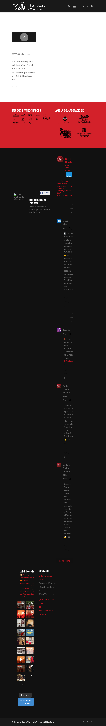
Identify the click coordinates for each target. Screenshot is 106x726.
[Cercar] (68, 6)
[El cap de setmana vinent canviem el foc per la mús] (21, 687)
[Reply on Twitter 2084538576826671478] (65, 294)
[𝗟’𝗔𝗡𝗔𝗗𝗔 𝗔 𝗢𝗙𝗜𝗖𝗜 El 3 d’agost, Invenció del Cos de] (30, 605)
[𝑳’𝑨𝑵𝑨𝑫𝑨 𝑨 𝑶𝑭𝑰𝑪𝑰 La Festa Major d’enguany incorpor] (30, 632)
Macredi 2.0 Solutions (46, 722)
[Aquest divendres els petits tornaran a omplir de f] (21, 632)
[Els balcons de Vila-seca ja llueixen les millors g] (30, 641)
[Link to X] (83, 6)
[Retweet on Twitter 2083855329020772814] (66, 449)
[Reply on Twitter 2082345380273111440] (65, 542)
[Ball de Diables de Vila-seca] (20, 196)
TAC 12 (66, 329)
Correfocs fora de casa (21, 54)
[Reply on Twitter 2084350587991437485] (65, 366)
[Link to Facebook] (88, 6)
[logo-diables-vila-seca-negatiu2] (30, 6)
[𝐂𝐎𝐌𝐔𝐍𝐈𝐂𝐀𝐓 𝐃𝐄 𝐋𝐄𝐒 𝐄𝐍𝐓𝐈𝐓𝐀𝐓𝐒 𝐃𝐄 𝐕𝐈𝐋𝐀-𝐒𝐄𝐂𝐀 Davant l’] (30, 678)
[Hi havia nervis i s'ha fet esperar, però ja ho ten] (30, 650)
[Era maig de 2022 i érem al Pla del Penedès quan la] (30, 668)
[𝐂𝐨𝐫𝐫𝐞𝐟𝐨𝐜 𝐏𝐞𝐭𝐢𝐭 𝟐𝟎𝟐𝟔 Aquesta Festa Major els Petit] (21, 614)
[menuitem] (68, 6)
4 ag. (64, 228)
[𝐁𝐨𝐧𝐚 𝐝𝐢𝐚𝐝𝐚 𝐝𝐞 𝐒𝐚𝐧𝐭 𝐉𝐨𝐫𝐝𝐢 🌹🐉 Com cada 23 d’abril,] (30, 687)
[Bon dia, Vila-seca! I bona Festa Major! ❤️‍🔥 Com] (21, 623)
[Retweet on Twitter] (70, 205)
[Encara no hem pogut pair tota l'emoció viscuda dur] (21, 605)
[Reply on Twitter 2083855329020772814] (65, 445)
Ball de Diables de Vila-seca (67, 391)
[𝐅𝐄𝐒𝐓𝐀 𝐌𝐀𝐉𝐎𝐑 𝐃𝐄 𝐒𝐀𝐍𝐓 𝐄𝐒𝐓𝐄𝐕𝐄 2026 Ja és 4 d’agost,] (30, 614)
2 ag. (64, 400)
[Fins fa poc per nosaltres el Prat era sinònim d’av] (21, 659)
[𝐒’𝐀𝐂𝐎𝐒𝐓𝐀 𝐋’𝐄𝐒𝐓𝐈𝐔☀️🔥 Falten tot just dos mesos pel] (21, 678)
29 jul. (65, 479)
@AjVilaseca (70, 361)
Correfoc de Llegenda (20, 49)
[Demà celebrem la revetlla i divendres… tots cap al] (21, 668)
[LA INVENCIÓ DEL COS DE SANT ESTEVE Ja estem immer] (21, 650)
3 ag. (64, 334)
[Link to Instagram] (92, 6)
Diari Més (65, 222)
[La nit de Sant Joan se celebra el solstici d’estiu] (30, 659)
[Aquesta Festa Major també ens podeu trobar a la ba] (30, 623)
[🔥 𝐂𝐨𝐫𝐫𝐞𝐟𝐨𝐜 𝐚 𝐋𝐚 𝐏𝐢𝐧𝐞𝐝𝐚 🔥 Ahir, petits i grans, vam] (21, 641)
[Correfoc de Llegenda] (24, 37)
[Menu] (74, 6)
